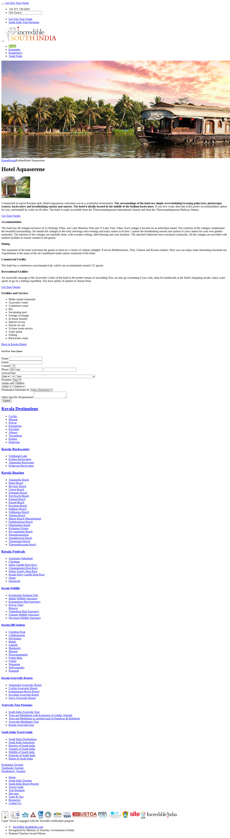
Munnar (13, 419)
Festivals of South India (22, 755)
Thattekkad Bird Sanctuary (24, 611)
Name (4, 358)
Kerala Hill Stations (13, 624)
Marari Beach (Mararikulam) (25, 518)
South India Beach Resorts (24, 783)
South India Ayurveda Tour (24, 712)
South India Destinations (22, 739)
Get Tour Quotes (10, 215)
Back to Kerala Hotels (14, 344)
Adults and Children (12, 383)
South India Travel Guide (17, 732)
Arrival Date (8, 373)
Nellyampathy (17, 667)
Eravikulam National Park (23, 595)
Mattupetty (15, 648)
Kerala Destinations (19, 408)
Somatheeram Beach (20, 538)
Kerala (12, 46)
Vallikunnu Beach (19, 512)
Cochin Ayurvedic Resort (23, 688)
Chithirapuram (17, 635)
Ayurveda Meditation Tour (24, 721)
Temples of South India (22, 748)
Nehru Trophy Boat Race (23, 571)
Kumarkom (15, 425)
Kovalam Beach (18, 505)
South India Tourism (20, 780)
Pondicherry (15, 52)
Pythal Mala (15, 657)
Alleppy (13, 432)
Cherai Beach (16, 489)
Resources (14, 799)
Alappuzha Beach (19, 479)
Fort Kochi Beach (19, 495)
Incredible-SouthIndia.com (28, 826)
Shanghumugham (19, 534)
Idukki (12, 641)
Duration (6, 379)
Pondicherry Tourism (13, 771)
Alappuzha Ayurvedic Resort (25, 685)
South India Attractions (22, 742)
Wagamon (14, 664)
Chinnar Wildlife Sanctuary (24, 614)
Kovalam (14, 429)
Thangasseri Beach (19, 541)
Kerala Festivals (13, 551)
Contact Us (15, 803)
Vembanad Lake (18, 455)
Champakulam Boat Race (23, 568)
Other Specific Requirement (17, 397)
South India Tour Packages (24, 22)
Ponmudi (14, 670)
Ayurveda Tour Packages (16, 704)
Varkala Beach (17, 515)
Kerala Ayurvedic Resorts (17, 678)
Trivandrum (15, 435)
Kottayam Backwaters (21, 465)
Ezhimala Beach (18, 492)
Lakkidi (13, 644)
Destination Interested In (15, 389)
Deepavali (14, 581)
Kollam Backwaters (20, 459)
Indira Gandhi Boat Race (23, 564)
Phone (5, 369)
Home (4, 160)
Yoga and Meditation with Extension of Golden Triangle (40, 715)
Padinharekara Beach (21, 521)
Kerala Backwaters (15, 449)
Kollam (13, 438)
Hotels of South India (21, 758)
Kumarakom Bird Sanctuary (25, 601)
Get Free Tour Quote (17, 2)
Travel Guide (16, 787)
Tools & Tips (16, 796)
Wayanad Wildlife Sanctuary (25, 617)
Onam (12, 577)
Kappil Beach (16, 502)
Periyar (13, 422)
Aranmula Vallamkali (21, 558)
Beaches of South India (22, 745)
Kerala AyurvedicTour (21, 724)
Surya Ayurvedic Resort (22, 697)
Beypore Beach (17, 486)
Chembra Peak (17, 631)
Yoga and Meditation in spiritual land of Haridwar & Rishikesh (44, 718)
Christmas (14, 561)
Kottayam (14, 442)
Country (6, 365)
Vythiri (12, 661)
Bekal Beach (16, 482)
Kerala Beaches (12, 473)
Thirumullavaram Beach (22, 544)
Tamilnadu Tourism (12, 767)
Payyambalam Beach (21, 531)
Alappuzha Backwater (21, 462)
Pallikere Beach (17, 508)
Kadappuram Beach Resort (24, 691)
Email (4, 362)
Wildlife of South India (21, 752)
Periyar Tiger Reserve (16, 606)
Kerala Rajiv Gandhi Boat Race (27, 574)
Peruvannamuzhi (18, 654)
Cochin (13, 416)
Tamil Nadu (15, 56)
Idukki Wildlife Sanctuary (23, 598)
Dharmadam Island (19, 525)
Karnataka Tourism (12, 764)
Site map (14, 793)
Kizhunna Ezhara (18, 528)
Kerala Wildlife (10, 588)
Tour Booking (17, 790)
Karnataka (14, 49)
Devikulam (15, 638)
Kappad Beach (17, 499)
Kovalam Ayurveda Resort (24, 694)
